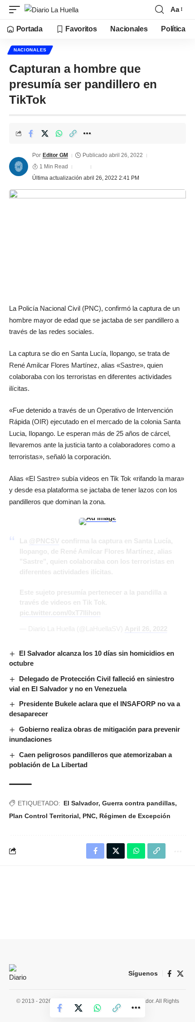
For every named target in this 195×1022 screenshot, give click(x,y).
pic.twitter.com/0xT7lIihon (60, 613)
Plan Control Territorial (44, 816)
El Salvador (80, 803)
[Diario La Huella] (51, 10)
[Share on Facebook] (30, 133)
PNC (89, 816)
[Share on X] (45, 133)
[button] (16, 10)
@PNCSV (44, 541)
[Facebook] (169, 974)
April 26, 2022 (146, 628)
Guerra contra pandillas (138, 803)
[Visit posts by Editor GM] (18, 166)
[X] (180, 974)
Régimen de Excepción (135, 816)
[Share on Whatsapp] (59, 133)
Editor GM (55, 155)
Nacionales (30, 49)
